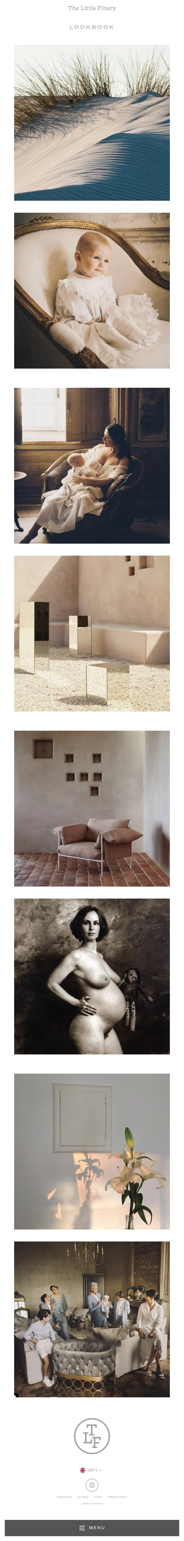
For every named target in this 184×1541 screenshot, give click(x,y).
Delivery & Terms (117, 1497)
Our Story (82, 1497)
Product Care (64, 1497)
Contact (98, 1497)
